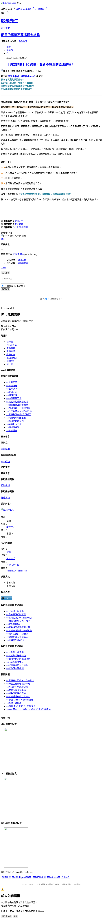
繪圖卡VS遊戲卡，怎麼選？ (21, 706)
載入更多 (5, 273)
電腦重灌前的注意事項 (18, 696)
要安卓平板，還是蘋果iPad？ (22, 76)
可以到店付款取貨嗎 (17, 687)
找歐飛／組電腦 (15, 611)
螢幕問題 (11, 392)
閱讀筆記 (10, 361)
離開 (15, 916)
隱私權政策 (66, 884)
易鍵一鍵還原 (13, 703)
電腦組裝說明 (39, 877)
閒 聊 (9, 364)
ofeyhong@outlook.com (16, 571)
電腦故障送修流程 (16, 655)
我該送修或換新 (15, 662)
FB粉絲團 (5, 462)
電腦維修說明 (53, 877)
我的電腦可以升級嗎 (17, 665)
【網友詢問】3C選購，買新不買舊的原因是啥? (39, 64)
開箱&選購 (11, 345)
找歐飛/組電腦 (21, 227)
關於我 (9, 342)
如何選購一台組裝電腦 (18, 408)
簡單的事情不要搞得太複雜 (20, 35)
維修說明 (5, 498)
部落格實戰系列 (15, 421)
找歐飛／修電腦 (15, 652)
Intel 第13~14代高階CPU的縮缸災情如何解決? (29, 709)
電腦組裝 (10, 348)
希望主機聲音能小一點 (18, 684)
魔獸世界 (11, 430)
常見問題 (18, 224)
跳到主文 (5, 28)
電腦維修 (10, 351)
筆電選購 (11, 389)
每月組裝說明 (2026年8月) (19, 618)
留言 (22, 254)
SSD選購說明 (13, 624)
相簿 (8, 47)
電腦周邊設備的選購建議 (19, 630)
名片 (8, 53)
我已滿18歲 (6, 916)
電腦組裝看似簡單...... (17, 637)
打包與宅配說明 (15, 668)
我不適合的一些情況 (17, 634)
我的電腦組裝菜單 (16, 614)
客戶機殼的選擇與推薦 (18, 627)
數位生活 (23, 41)
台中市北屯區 (12, 565)
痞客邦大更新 (13, 424)
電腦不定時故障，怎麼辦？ (20, 680)
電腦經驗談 (23, 263)
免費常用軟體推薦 (16, 418)
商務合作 (65, 877)
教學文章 (10, 354)
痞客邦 (16, 254)
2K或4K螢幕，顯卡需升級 (19, 700)
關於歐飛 (5, 449)
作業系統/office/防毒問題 (19, 411)
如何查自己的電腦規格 (18, 659)
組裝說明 (5, 485)
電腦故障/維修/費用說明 (18, 414)
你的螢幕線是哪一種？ (18, 621)
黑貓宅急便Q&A (15, 640)
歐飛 (3, 239)
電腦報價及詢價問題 (17, 405)
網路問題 (11, 395)
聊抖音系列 (12, 427)
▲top (3, 268)
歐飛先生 (9, 20)
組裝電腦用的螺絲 (16, 693)
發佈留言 (5, 289)
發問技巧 (11, 385)
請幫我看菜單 (13, 398)
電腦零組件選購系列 (17, 402)
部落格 (9, 50)
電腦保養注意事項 (16, 690)
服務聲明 (76, 884)
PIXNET (31, 884)
